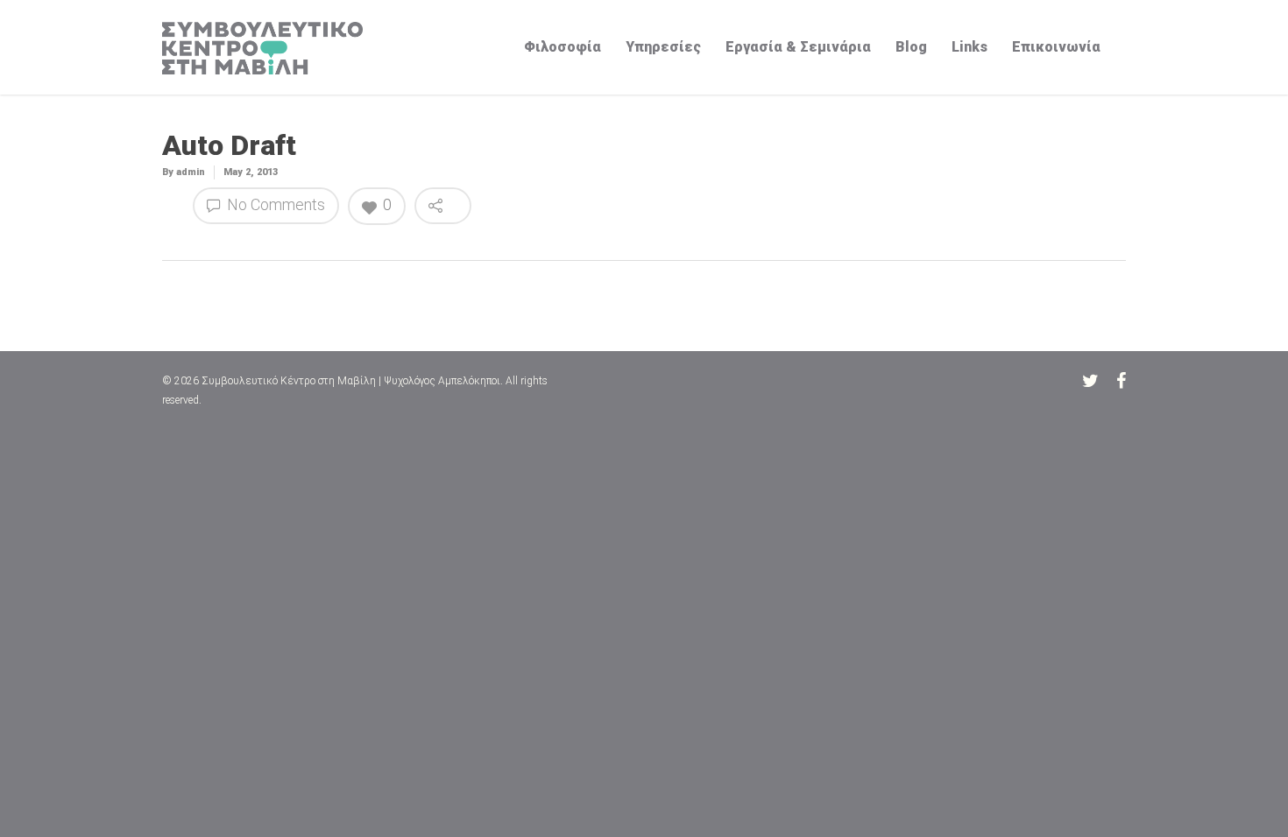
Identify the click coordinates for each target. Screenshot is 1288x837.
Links (969, 47)
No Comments (274, 204)
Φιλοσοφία (562, 47)
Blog (911, 47)
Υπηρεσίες (663, 47)
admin (190, 172)
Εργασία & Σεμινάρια (798, 47)
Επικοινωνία (1056, 47)
